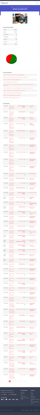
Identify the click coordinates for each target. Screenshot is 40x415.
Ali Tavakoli (22, 183)
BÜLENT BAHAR (21, 368)
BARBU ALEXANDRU (20, 327)
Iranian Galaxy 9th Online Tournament (11, 198)
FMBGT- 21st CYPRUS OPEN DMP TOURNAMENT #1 (13, 92)
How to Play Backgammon (35, 401)
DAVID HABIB (21, 315)
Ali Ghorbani (33, 173)
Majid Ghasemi (21, 287)
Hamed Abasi (21, 292)
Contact (32, 403)
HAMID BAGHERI (33, 192)
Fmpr (21, 395)
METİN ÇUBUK (21, 166)
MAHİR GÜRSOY (21, 159)
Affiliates (27, 410)
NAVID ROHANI (21, 254)
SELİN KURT (22, 374)
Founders (32, 393)
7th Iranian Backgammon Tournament (10, 82)
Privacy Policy (33, 396)
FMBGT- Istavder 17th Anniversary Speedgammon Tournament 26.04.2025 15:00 (18, 88)
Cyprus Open (23, 393)
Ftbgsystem (4, 3)
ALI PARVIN (33, 249)
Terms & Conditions (36, 410)
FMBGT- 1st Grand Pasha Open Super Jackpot (12, 95)
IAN (23, 297)
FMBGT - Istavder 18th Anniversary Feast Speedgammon (14, 74)
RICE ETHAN (22, 321)
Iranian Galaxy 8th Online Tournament (11, 227)
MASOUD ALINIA (21, 216)
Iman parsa (33, 273)
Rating (32, 395)
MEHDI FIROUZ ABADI (20, 178)
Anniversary (22, 392)
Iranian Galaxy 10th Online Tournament (11, 174)
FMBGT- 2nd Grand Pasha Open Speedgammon (12, 79)
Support (31, 410)
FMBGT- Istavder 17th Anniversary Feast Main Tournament (14, 90)
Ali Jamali (32, 283)
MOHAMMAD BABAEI (20, 278)
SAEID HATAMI (21, 259)
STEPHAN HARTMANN (20, 152)
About (32, 392)
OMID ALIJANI (21, 206)
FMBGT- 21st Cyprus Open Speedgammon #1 (12, 97)
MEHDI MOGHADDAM (20, 187)
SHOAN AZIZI (33, 235)
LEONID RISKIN (21, 111)
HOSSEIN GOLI (21, 268)
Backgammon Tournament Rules (35, 400)
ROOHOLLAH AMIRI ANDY (20, 123)
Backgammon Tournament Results (25, 398)
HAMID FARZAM (21, 221)
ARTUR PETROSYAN (20, 130)
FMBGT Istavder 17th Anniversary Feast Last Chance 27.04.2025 (15, 77)
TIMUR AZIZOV (21, 145)
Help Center (23, 410)
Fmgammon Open (23, 396)
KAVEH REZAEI (21, 264)
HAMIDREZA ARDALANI (20, 309)
